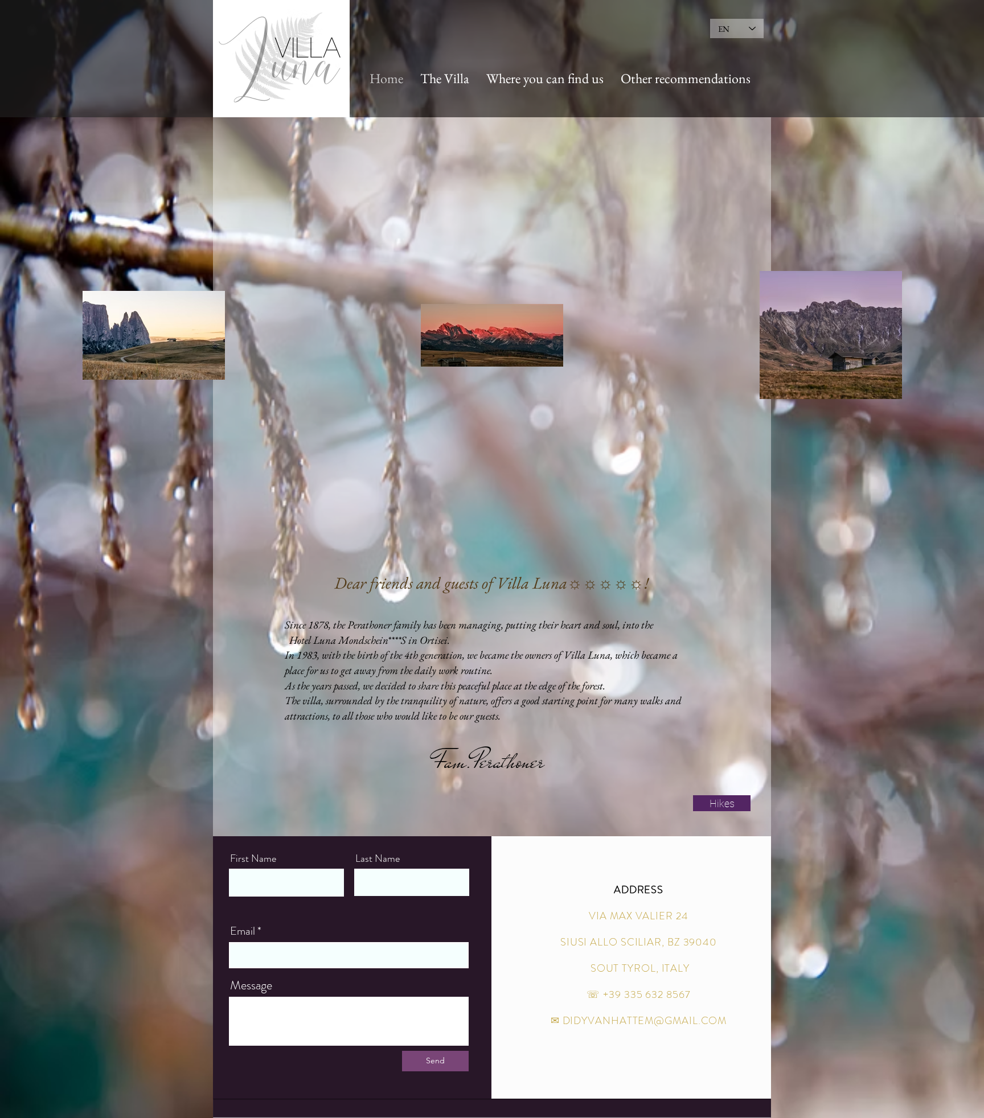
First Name (253, 858)
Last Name (377, 858)
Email (242, 931)
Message (251, 985)
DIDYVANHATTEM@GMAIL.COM (645, 1020)
